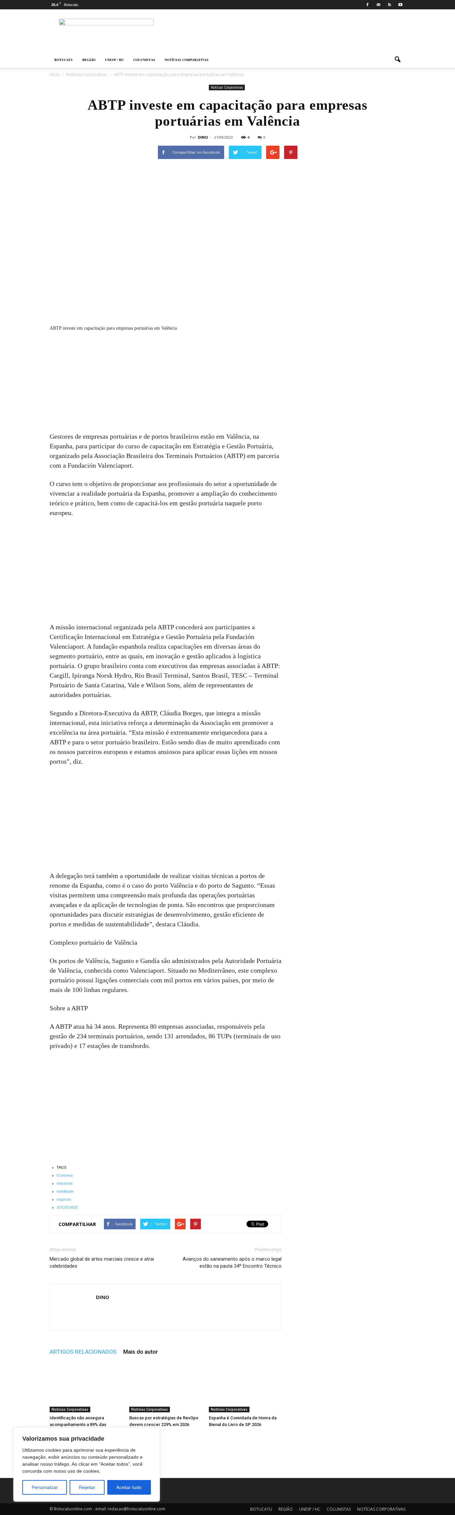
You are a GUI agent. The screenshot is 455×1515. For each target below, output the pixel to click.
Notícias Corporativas (227, 87)
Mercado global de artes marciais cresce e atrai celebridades (102, 1262)
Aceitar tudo (129, 1487)
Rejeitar (87, 1487)
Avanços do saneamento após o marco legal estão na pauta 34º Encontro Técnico (232, 1262)
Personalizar (45, 1487)
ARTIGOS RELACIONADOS (83, 1351)
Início (55, 74)
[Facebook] (367, 4)
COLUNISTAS (144, 59)
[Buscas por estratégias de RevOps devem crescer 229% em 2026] (165, 1387)
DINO (203, 137)
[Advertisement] (165, 382)
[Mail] (378, 4)
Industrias (65, 1183)
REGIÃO (89, 59)
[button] (397, 60)
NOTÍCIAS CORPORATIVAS (187, 59)
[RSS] (389, 4)
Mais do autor (140, 1351)
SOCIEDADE (67, 1207)
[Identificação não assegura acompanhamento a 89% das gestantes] (86, 1387)
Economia (65, 1175)
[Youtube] (400, 4)
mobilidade (65, 1191)
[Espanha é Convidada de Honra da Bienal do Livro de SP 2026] (245, 1387)
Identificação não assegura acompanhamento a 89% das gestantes (78, 1424)
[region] (86, 1465)
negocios (64, 1199)
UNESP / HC (114, 59)
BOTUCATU (63, 59)
